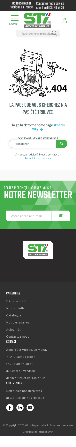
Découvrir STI (16, 301)
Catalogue (13, 315)
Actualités (13, 329)
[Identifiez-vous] (65, 20)
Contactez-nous (17, 336)
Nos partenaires (17, 322)
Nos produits (15, 308)
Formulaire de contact (38, 158)
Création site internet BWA (38, 431)
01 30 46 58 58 (55, 8)
